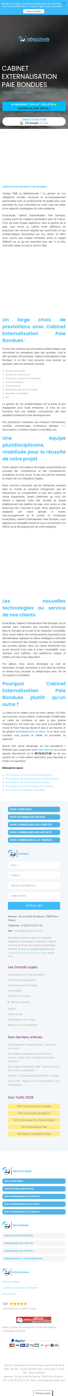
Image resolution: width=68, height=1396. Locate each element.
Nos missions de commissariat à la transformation (32, 778)
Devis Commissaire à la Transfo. (31, 840)
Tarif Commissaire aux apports (34, 1113)
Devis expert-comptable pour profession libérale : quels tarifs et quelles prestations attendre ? (31, 1057)
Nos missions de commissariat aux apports (29, 774)
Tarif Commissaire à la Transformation (34, 1120)
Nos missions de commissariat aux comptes (29, 786)
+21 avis (35, 121)
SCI (63, 425)
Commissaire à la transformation (23, 1258)
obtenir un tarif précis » (34, 108)
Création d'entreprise (19, 996)
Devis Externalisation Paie (27, 817)
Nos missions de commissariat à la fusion (28, 782)
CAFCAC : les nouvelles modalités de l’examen (33, 1075)
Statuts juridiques (20, 1002)
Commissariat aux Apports (22, 980)
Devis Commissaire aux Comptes (31, 824)
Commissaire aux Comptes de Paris (27, 952)
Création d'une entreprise (18, 1235)
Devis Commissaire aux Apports (31, 832)
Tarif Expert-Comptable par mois (34, 1133)
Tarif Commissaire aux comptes (34, 1106)
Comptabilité (15, 990)
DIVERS (12, 1009)
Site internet (45, 749)
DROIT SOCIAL (15, 1014)
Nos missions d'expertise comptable (25, 790)
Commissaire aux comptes (18, 1243)
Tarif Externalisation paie (34, 1127)
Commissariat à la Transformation (26, 974)
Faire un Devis (33, 11)
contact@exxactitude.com (28, 930)
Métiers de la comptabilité (22, 1025)
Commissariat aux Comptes (23, 985)
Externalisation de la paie (21, 1019)
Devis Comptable (21, 809)
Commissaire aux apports (18, 1251)
